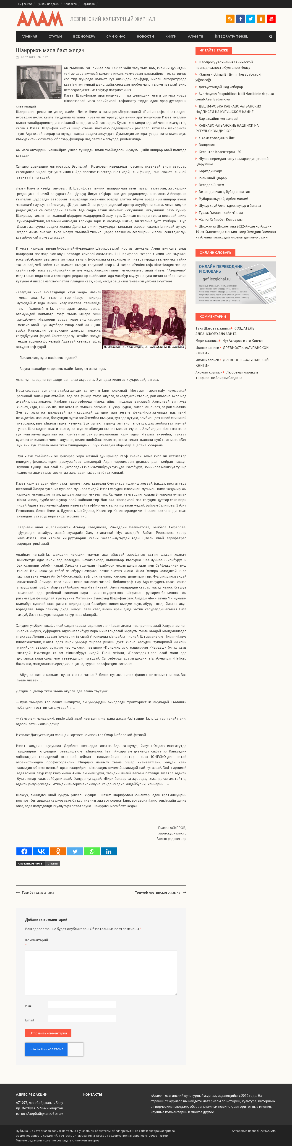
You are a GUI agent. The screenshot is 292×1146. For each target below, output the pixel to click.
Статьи (55, 36)
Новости (145, 36)
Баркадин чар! (210, 171)
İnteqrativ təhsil (231, 36)
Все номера (84, 36)
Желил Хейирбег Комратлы (220, 219)
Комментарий (36, 943)
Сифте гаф (25, 4)
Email (29, 1020)
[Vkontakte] (41, 851)
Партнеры (88, 4)
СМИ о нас (115, 36)
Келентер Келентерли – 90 (220, 151)
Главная (29, 36)
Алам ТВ (195, 36)
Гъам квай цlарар (213, 178)
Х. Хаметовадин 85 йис (217, 138)
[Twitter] (250, 19)
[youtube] (271, 19)
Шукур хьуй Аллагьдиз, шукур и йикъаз (230, 205)
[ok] (261, 19)
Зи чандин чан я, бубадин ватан (224, 191)
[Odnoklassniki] (58, 851)
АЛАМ (271, 1131)
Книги (171, 36)
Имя (28, 1006)
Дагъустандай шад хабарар (221, 86)
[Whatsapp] (92, 851)
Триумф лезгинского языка (157, 892)
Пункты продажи (48, 4)
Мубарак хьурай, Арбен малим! (223, 198)
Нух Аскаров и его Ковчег (242, 340)
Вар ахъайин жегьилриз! (218, 118)
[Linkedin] (109, 851)
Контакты (70, 4)
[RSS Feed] (230, 19)
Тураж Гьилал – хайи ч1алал (221, 212)
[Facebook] (240, 19)
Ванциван (207, 144)
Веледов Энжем (211, 184)
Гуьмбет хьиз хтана (38, 892)
